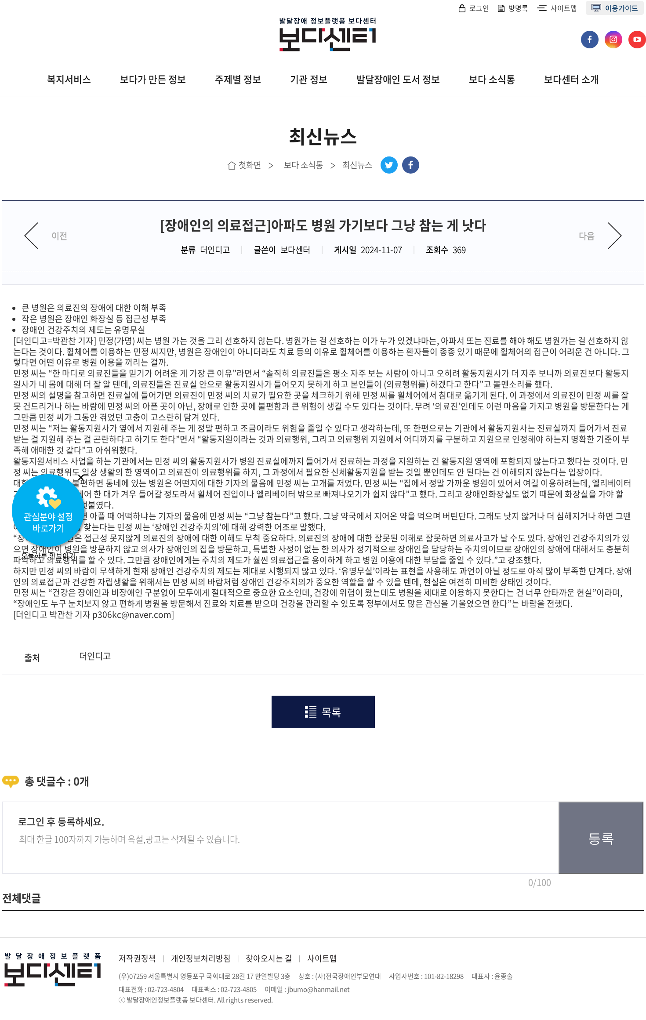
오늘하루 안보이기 (48, 555)
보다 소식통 (492, 79)
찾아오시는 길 (269, 958)
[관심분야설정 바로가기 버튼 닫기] (80, 477)
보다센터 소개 (571, 79)
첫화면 (250, 165)
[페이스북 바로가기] (590, 35)
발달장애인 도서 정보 (398, 79)
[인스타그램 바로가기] (614, 35)
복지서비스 (69, 79)
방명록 (518, 8)
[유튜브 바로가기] (637, 35)
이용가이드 (621, 8)
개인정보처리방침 (201, 958)
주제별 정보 (238, 79)
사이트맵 (564, 8)
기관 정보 (308, 79)
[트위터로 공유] (389, 165)
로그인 (479, 8)
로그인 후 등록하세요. (61, 821)
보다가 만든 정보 (153, 79)
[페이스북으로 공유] (410, 165)
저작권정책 (137, 958)
